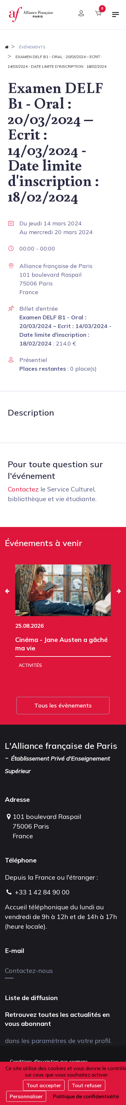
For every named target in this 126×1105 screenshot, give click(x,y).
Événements (32, 47)
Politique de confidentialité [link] (86, 1096)
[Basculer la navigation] (115, 17)
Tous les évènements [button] (63, 705)
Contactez (23, 489)
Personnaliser (26, 1096)
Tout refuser (87, 1085)
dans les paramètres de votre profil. (58, 1041)
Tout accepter (43, 1085)
